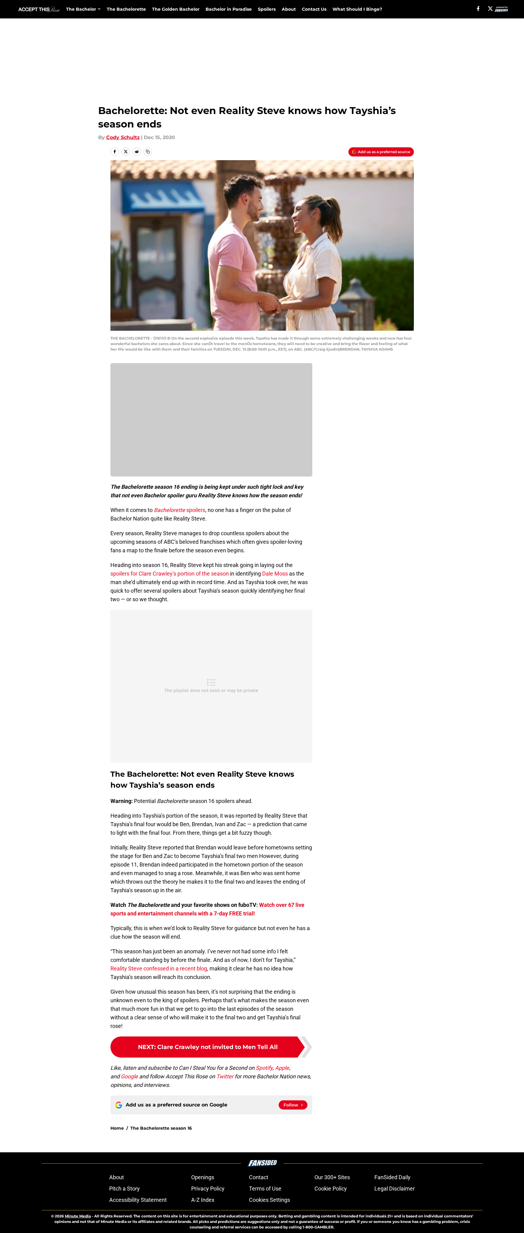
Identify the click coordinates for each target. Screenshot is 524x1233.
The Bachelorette (126, 9)
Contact (258, 1177)
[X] (490, 8)
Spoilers (267, 9)
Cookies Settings (269, 1200)
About (289, 9)
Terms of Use (265, 1188)
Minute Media (78, 1216)
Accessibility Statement (138, 1200)
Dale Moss (275, 573)
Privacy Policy (208, 1188)
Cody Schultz (123, 137)
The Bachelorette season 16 (161, 1128)
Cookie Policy (330, 1188)
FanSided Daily (392, 1177)
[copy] (147, 151)
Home (117, 1128)
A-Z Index (202, 1200)
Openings (202, 1177)
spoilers (179, 510)
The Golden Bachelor (175, 9)
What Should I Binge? (357, 9)
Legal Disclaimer (394, 1188)
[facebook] (478, 8)
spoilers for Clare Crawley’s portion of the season (169, 573)
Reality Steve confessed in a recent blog (158, 968)
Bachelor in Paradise (229, 9)
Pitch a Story (124, 1188)
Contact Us (314, 9)
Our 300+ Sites (332, 1177)
